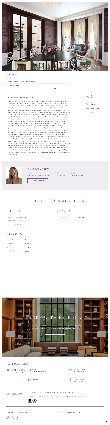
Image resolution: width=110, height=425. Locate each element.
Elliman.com (28, 97)
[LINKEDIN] (13, 418)
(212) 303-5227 (78, 381)
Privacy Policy (74, 412)
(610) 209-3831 (60, 175)
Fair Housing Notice (34, 392)
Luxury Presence (22, 412)
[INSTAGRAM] (8, 418)
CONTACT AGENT (38, 181)
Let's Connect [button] (55, 337)
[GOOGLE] (17, 418)
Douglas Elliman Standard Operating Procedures (58, 392)
